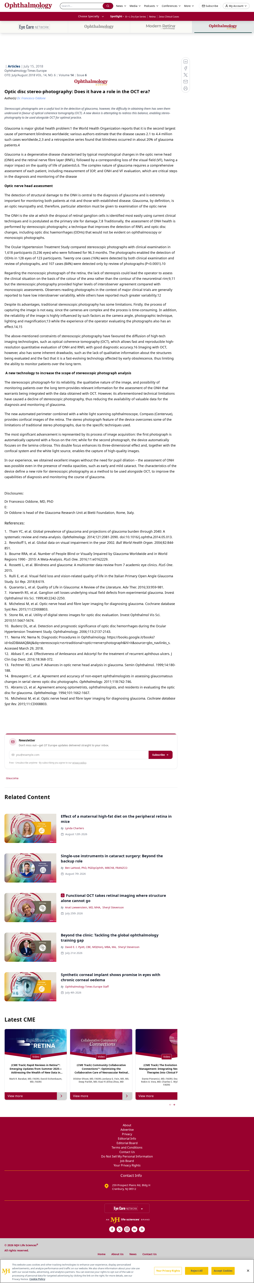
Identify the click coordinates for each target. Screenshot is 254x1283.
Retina (152, 16)
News (132, 1254)
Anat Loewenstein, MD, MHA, (83, 907)
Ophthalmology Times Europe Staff (87, 986)
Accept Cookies (223, 1270)
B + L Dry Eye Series (135, 16)
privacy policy (79, 762)
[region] (127, 1271)
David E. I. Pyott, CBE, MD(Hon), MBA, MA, (91, 947)
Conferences (169, 6)
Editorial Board (127, 1143)
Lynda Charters (74, 828)
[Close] (248, 1271)
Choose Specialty (88, 16)
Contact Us (127, 1152)
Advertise (127, 1130)
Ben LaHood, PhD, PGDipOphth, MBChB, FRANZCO (96, 868)
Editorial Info (127, 1138)
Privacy (127, 1134)
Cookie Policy (37, 1279)
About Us (117, 1254)
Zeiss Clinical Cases (169, 16)
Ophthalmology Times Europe (25, 71)
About (127, 1125)
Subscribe (158, 754)
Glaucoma (12, 778)
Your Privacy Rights (127, 1165)
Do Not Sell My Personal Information (127, 1156)
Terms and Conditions (127, 1147)
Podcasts (149, 6)
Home (101, 1254)
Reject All (196, 1270)
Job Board (127, 1161)
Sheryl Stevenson (113, 907)
